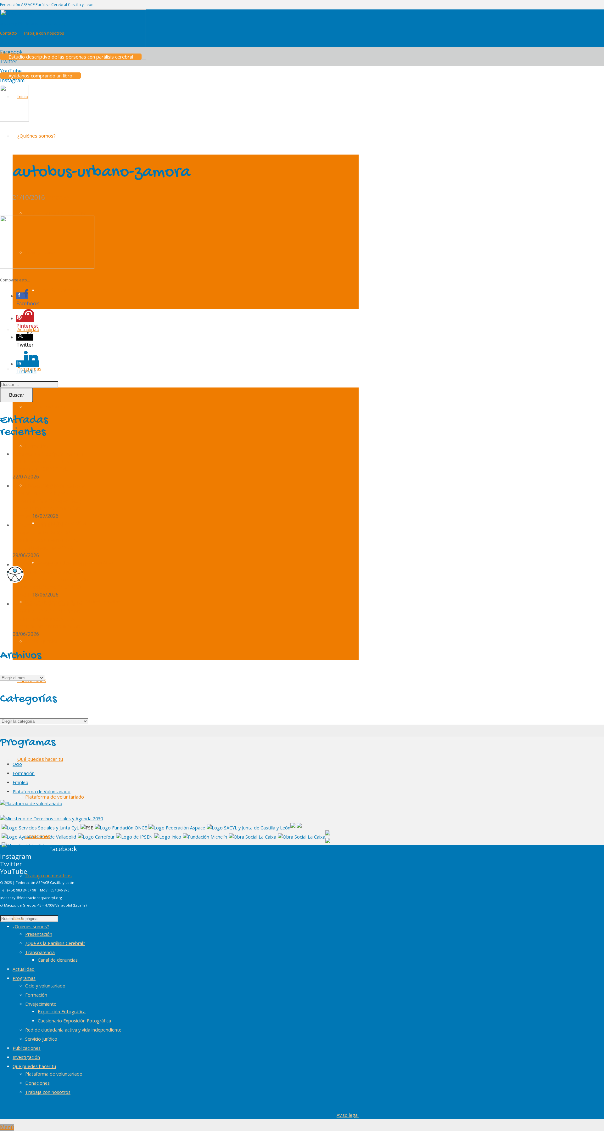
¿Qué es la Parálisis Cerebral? (55, 943)
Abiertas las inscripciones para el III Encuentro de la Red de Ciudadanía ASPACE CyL (49, 461)
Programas (24, 978)
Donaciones (37, 1083)
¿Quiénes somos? (31, 927)
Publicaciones (27, 1048)
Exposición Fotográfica (62, 1012)
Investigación (26, 1057)
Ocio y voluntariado (45, 986)
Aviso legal (348, 1115)
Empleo (20, 782)
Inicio (18, 917)
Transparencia (40, 952)
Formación (24, 773)
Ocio (17, 764)
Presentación (38, 934)
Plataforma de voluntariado (53, 1074)
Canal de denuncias (58, 960)
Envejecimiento (41, 1004)
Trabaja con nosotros (47, 1092)
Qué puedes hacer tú (34, 1066)
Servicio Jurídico (41, 1039)
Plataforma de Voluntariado (41, 792)
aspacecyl (59, 197)
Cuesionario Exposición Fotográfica (74, 1021)
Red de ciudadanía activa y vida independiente (73, 1030)
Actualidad (24, 969)
